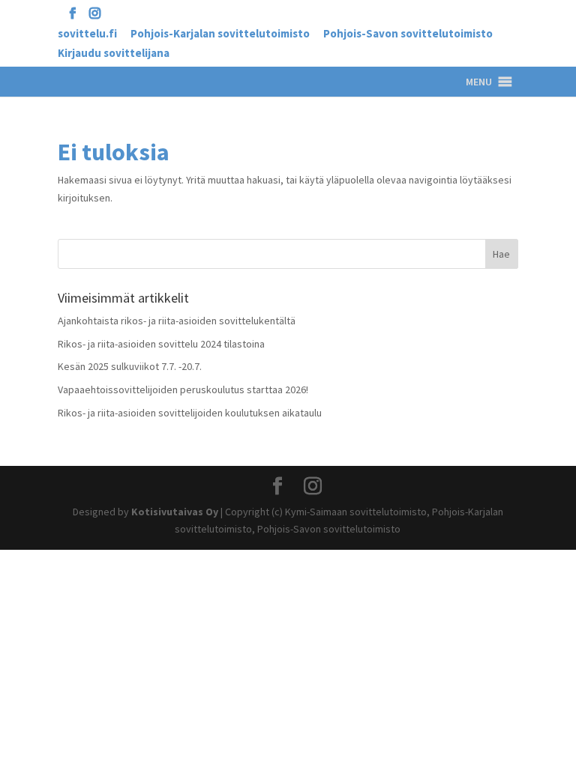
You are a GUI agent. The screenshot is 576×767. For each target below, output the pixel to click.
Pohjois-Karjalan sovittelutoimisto (220, 34)
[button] (479, 82)
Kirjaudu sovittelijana (114, 53)
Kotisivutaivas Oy (174, 511)
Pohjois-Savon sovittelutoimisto (408, 34)
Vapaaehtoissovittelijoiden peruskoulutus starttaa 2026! (183, 389)
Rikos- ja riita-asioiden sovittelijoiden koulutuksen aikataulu (190, 412)
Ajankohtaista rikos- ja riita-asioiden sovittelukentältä (177, 320)
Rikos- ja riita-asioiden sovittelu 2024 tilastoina (161, 344)
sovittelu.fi (87, 34)
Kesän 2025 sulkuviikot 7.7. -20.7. (130, 366)
